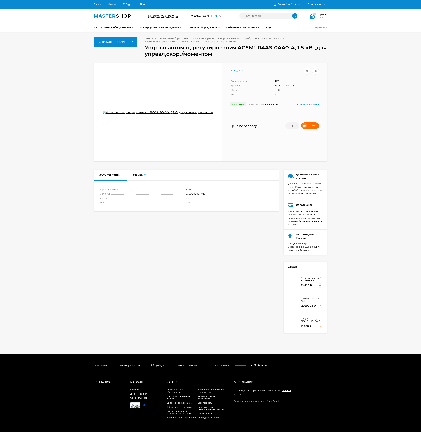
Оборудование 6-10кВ (209, 417)
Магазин (113, 4)
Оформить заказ (138, 398)
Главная (98, 4)
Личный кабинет (138, 394)
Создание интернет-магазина (249, 401)
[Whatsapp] (212, 16)
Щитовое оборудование (179, 403)
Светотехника (205, 413)
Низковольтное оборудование (172, 38)
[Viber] (220, 16)
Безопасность (205, 403)
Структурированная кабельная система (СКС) (179, 412)
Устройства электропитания (181, 417)
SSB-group (129, 4)
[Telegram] (216, 16)
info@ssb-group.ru (160, 365)
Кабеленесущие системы (179, 407)
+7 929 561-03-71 (199, 15)
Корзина (134, 389)
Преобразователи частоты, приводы (262, 38)
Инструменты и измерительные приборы (211, 408)
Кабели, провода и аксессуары (207, 397)
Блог (143, 4)
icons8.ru (286, 390)
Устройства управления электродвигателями (216, 38)
